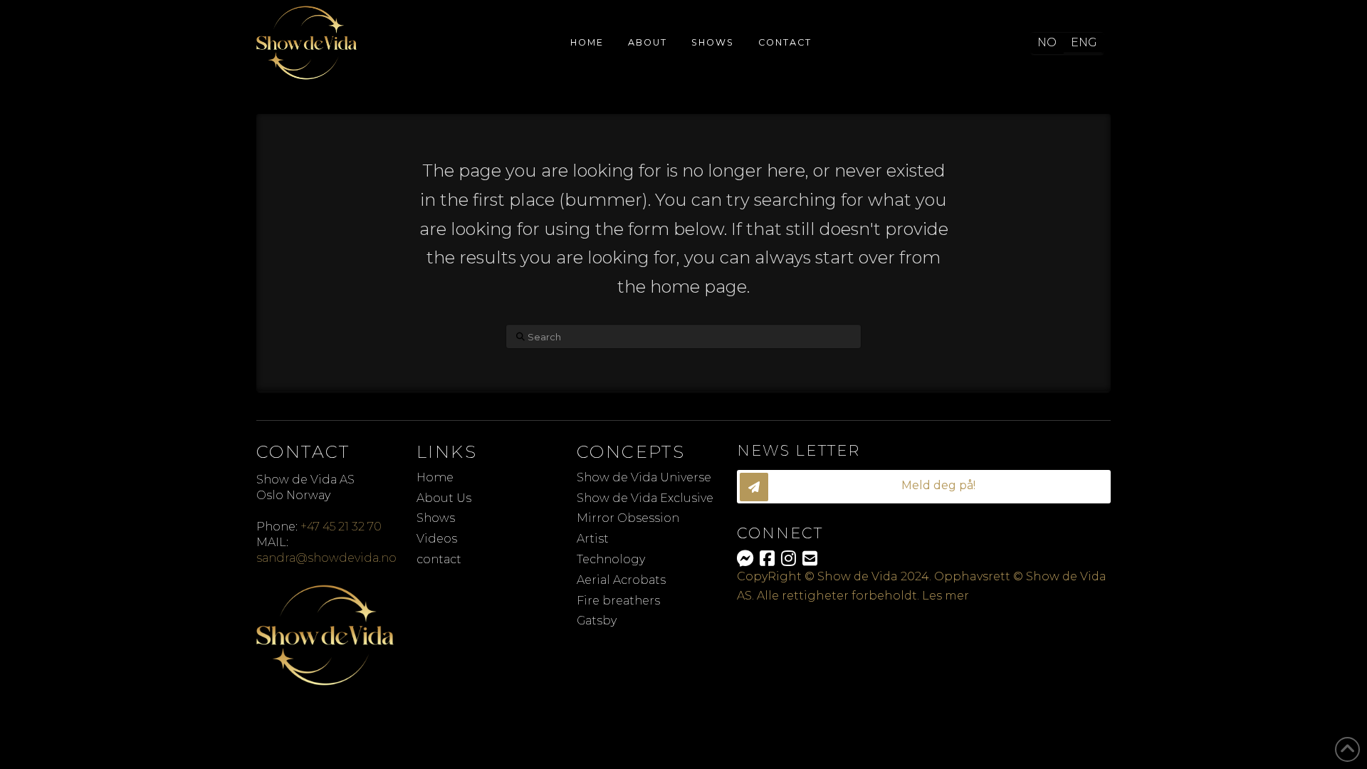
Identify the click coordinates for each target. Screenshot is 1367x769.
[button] (924, 486)
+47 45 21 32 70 (341, 526)
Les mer (945, 595)
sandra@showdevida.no (326, 558)
